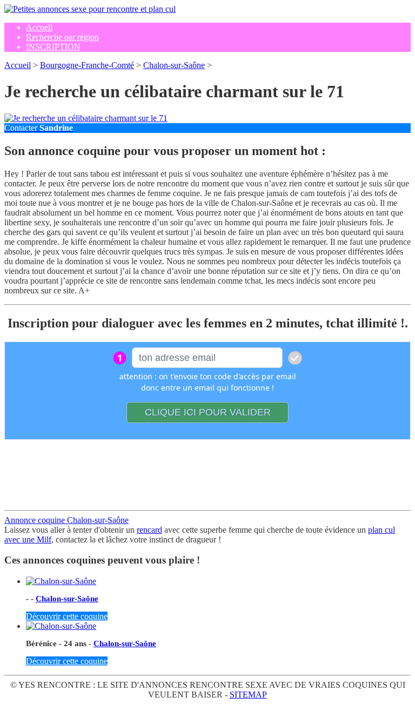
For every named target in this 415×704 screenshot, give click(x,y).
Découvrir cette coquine (67, 616)
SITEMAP (248, 694)
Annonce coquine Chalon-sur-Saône (66, 520)
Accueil (17, 65)
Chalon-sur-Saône (174, 65)
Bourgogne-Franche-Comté (87, 65)
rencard (149, 529)
